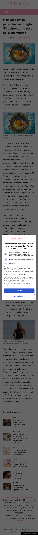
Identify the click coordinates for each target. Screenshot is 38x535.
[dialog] (19, 267)
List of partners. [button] (23, 274)
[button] (19, 263)
